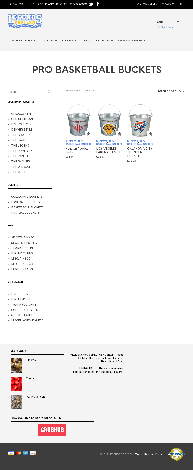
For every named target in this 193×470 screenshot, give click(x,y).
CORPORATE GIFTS (24, 309)
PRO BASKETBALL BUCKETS (78, 143)
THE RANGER (20, 161)
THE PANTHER (21, 156)
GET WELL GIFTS (22, 315)
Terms (138, 454)
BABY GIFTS (19, 293)
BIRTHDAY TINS (22, 253)
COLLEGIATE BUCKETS (26, 196)
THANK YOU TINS (22, 248)
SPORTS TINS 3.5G (24, 242)
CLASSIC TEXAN (22, 119)
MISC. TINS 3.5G (22, 264)
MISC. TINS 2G (21, 258)
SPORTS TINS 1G (22, 237)
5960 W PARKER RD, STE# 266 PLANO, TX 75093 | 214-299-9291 (48, 4)
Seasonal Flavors (130, 40)
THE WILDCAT (20, 166)
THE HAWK (18, 140)
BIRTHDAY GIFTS (22, 299)
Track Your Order (146, 4)
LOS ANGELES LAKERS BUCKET (108, 150)
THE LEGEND (20, 145)
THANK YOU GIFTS (23, 304)
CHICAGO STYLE (22, 113)
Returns (148, 454)
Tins (84, 40)
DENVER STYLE (21, 129)
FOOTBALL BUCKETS (25, 212)
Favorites (47, 40)
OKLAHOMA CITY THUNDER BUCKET (139, 152)
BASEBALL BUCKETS (25, 202)
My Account (168, 4)
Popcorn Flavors (20, 40)
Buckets (67, 40)
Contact (159, 454)
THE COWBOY (20, 135)
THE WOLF (18, 172)
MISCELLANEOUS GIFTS (27, 320)
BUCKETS (70, 141)
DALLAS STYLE (21, 124)
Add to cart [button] (88, 134)
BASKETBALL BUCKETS (27, 207)
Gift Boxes (102, 40)
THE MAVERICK (21, 150)
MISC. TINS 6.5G (22, 269)
